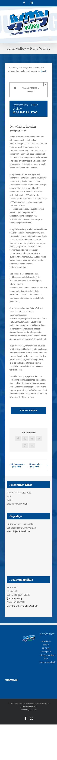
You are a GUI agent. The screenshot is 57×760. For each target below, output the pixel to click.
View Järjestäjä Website (18, 531)
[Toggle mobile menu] (50, 38)
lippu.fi (43, 71)
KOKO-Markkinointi (28, 706)
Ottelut (23, 503)
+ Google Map (15, 598)
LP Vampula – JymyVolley (35, 465)
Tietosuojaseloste (28, 710)
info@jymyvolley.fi (48, 655)
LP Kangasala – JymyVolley (18, 465)
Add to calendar (28, 410)
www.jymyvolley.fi (47, 662)
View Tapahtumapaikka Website (22, 606)
